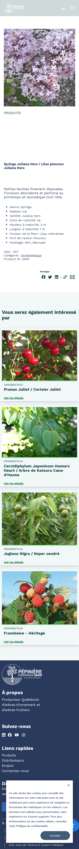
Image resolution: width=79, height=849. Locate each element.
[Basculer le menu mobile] (72, 8)
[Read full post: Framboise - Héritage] (39, 623)
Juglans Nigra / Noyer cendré (31, 553)
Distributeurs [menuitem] (13, 760)
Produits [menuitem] (9, 755)
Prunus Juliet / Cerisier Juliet (32, 389)
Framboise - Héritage (24, 633)
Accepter (55, 835)
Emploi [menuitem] (8, 766)
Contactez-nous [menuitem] (15, 771)
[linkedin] (56, 277)
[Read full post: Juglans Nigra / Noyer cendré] (39, 544)
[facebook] (43, 277)
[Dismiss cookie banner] (68, 785)
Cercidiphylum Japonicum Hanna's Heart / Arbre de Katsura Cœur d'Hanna (37, 470)
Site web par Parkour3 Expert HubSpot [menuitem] (36, 845)
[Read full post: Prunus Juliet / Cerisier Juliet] (39, 379)
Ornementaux (31, 255)
